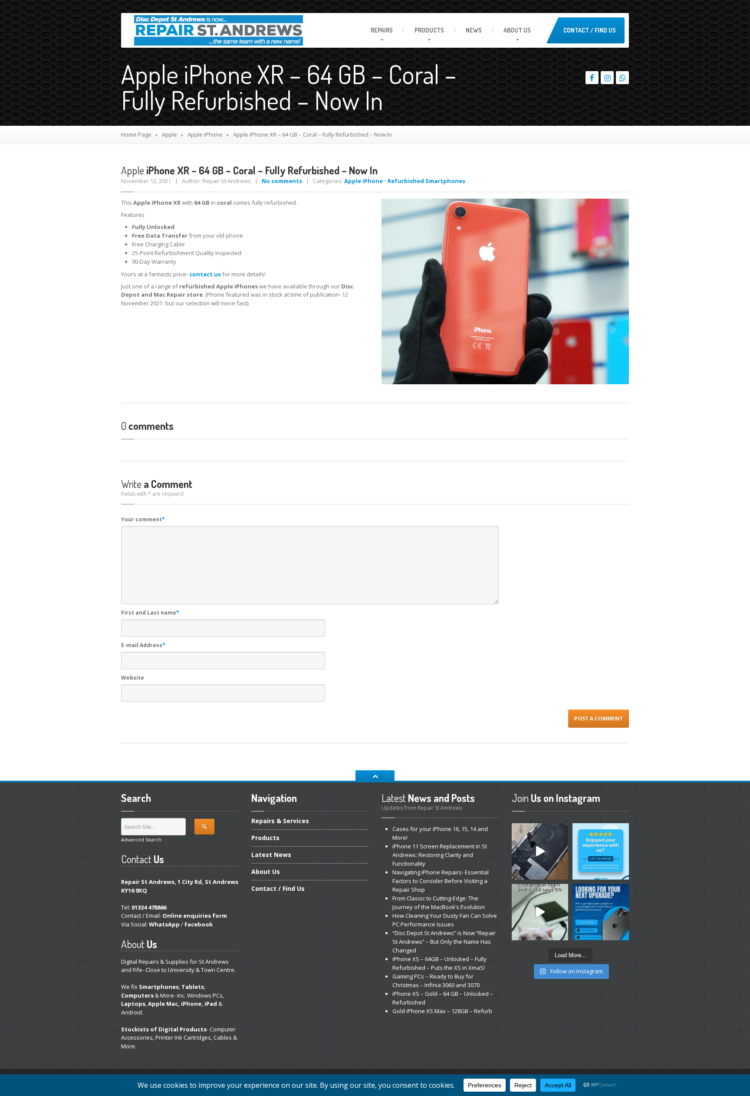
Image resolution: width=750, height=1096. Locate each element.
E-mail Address (143, 645)
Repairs (382, 30)
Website (132, 677)
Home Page (136, 134)
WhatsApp (164, 924)
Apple (169, 134)
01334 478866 (149, 907)
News (474, 30)
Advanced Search (141, 839)
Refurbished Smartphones (426, 181)
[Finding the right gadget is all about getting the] (600, 912)
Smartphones (159, 987)
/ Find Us (278, 888)
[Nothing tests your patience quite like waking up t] (540, 912)
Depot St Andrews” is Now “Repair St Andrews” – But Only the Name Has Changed (444, 941)
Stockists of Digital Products (164, 1029)
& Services (280, 821)
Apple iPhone (205, 134)
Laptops (133, 1004)
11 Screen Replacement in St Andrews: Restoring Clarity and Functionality (439, 854)
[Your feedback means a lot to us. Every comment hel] (600, 851)
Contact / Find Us (589, 30)
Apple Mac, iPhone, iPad (182, 1004)
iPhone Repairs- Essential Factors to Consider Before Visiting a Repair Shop (440, 880)
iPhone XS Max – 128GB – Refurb (442, 1011)
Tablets (192, 987)
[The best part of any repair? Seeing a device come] (540, 851)
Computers (137, 995)
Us (517, 30)
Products (429, 30)
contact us (205, 274)
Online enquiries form (194, 915)
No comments (282, 181)
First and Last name (150, 612)
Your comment (143, 519)
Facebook (198, 924)
